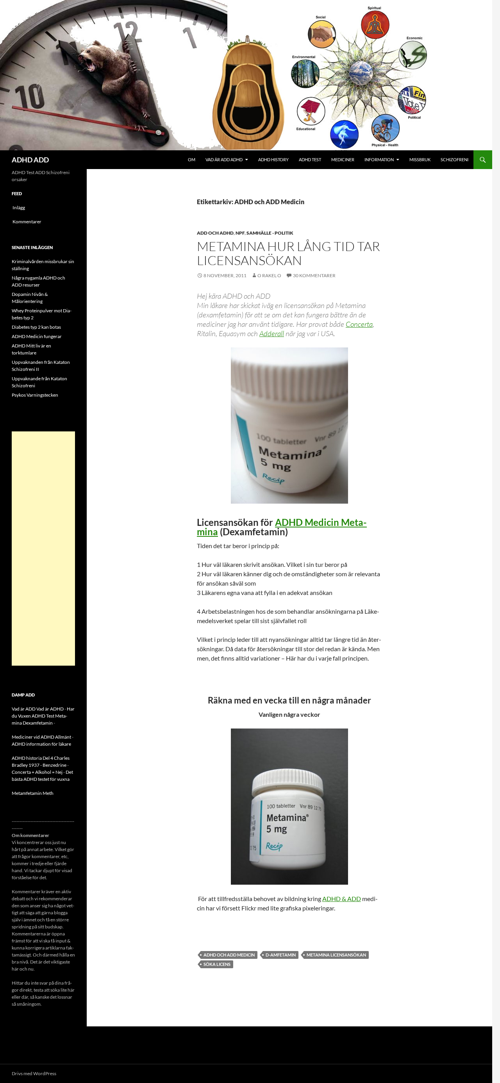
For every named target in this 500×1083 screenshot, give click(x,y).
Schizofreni (454, 159)
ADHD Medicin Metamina (282, 527)
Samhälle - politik (269, 233)
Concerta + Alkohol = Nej (37, 772)
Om (191, 159)
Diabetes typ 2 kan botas (36, 327)
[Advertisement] (43, 548)
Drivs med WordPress (34, 1073)
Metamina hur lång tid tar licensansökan (288, 253)
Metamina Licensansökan (336, 954)
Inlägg (18, 207)
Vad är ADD (24, 709)
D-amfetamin (281, 954)
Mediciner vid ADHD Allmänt (41, 737)
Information (379, 159)
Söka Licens (217, 964)
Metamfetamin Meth (33, 793)
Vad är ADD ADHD (224, 159)
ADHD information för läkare (41, 744)
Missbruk (419, 159)
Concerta (359, 324)
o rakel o (269, 275)
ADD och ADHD (215, 233)
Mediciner (342, 159)
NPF (240, 233)
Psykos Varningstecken (35, 395)
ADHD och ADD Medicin (229, 954)
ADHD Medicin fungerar (37, 336)
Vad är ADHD (50, 709)
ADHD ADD (30, 159)
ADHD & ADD (341, 898)
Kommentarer (26, 221)
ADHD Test (310, 159)
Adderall (271, 333)
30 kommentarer (314, 275)
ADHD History (273, 159)
